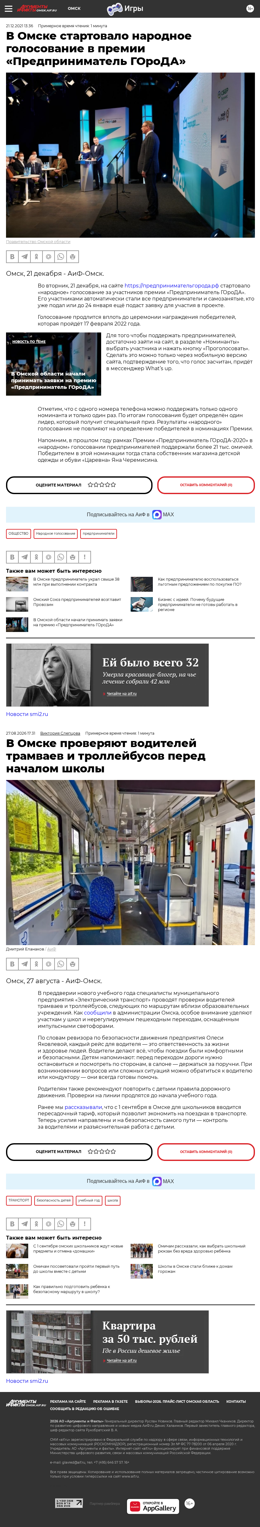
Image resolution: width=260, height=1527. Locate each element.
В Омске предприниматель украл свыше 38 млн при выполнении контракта (76, 582)
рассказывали (83, 1107)
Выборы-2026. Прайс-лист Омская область (177, 1402)
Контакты (236, 1402)
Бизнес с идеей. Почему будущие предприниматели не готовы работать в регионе (197, 604)
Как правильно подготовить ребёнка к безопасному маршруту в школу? (71, 1289)
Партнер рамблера (105, 1503)
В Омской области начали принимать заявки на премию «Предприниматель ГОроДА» (77, 622)
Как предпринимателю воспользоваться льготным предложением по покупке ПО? (200, 582)
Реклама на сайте (68, 1402)
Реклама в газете (110, 1402)
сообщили (98, 1013)
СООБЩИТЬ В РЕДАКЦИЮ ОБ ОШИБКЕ (84, 1409)
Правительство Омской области (38, 241)
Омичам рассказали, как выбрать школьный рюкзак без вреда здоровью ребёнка (201, 1248)
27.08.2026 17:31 (20, 733)
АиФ (51, 949)
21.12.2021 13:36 (19, 25)
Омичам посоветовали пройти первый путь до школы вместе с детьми (76, 1269)
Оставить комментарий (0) (206, 485)
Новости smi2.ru (27, 714)
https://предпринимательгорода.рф (172, 286)
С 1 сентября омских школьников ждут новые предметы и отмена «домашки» (78, 1248)
